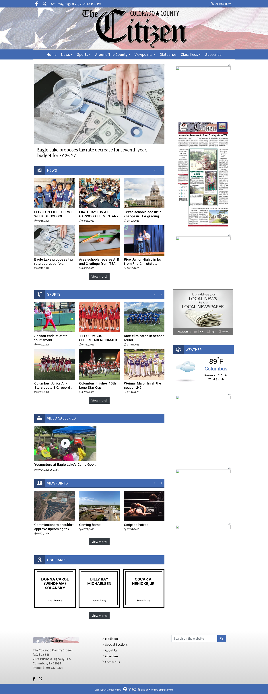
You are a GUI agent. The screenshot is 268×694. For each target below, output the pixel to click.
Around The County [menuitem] (111, 54)
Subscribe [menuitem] (213, 54)
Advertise (111, 656)
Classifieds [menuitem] (189, 54)
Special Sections (116, 644)
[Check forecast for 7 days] (185, 371)
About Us (111, 650)
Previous (37, 112)
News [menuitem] (65, 54)
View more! (99, 276)
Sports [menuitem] (82, 54)
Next (161, 112)
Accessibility (223, 3)
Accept (255, 687)
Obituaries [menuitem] (168, 54)
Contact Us (112, 662)
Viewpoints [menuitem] (143, 54)
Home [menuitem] (51, 54)
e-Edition (111, 638)
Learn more (236, 687)
